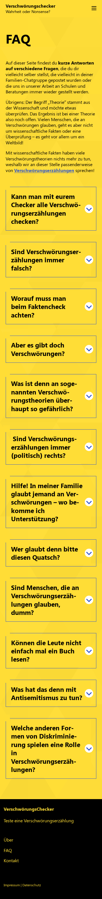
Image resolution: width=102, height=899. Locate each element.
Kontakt (11, 860)
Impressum (12, 885)
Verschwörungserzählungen (44, 170)
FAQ (8, 850)
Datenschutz (31, 885)
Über (8, 840)
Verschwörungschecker (30, 6)
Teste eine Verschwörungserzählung (39, 820)
